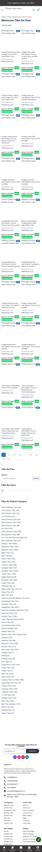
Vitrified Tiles (8, 815)
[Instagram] (19, 757)
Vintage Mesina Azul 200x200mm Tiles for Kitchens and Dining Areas (10, 264)
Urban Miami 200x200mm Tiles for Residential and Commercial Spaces (10, 431)
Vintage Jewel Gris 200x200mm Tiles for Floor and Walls (30, 182)
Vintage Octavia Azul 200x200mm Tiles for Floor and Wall (10, 347)
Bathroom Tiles (9, 805)
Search (4, 475)
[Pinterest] (23, 757)
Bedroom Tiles (8, 813)
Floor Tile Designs (28, 831)
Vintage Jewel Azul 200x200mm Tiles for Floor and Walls (10, 182)
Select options (7, 68)
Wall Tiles (7, 818)
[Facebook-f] (15, 757)
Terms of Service (28, 810)
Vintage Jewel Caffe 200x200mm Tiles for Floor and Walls (30, 139)
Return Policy (27, 815)
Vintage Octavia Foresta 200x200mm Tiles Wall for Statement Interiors (10, 305)
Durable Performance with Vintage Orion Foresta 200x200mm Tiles (10, 54)
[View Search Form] (33, 10)
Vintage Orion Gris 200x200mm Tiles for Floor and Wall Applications (30, 97)
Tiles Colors (26, 823)
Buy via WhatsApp (10, 69)
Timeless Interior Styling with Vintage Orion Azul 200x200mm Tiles (9, 97)
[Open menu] (2, 10)
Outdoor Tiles (8, 834)
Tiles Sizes (26, 821)
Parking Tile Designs (29, 842)
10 (3, 459)
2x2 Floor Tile (8, 839)
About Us (26, 805)
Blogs (24, 818)
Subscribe (32, 751)
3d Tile (6, 831)
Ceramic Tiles (8, 823)
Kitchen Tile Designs (29, 839)
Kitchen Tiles (8, 808)
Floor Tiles (7, 821)
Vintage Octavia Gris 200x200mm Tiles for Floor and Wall (30, 347)
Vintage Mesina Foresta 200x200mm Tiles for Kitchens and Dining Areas (10, 223)
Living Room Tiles (9, 810)
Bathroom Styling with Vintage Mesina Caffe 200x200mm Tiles (29, 223)
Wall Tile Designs (28, 834)
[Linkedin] (27, 757)
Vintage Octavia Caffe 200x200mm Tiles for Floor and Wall (30, 305)
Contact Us (26, 808)
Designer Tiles (8, 842)
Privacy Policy (27, 813)
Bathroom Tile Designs (30, 836)
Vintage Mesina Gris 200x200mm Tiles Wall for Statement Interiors (30, 264)
